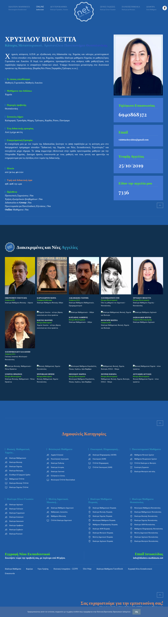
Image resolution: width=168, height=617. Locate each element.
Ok (136, 612)
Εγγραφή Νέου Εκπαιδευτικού (27, 554)
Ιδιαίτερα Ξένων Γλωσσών (20, 499)
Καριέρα (29, 569)
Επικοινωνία (10, 573)
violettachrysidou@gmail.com (134, 139)
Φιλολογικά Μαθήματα (60, 449)
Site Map (87, 569)
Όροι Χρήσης (43, 569)
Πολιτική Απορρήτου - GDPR (65, 569)
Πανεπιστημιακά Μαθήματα (146, 449)
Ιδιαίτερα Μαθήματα (13, 569)
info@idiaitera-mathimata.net (148, 558)
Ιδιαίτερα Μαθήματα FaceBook (110, 569)
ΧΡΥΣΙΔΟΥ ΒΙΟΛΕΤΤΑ (40, 38)
